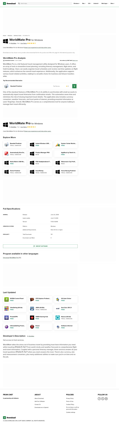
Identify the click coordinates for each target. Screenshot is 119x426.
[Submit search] (19, 3)
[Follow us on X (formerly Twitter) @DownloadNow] (102, 398)
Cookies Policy (70, 404)
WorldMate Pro (26, 40)
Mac (83, 3)
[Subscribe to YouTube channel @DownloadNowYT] (106, 398)
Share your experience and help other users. (37, 47)
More (112, 3)
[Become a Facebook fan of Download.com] (99, 398)
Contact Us (38, 404)
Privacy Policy (70, 398)
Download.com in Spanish (42, 407)
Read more (75, 60)
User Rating (23, 43)
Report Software (41, 246)
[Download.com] (9, 3)
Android (96, 3)
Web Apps (104, 3)
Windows (76, 3)
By (12, 43)
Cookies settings (70, 412)
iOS (89, 3)
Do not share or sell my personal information (72, 408)
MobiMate (31, 336)
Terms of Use (69, 401)
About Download (39, 398)
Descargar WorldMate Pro (10, 258)
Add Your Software (40, 401)
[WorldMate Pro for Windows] (5, 41)
